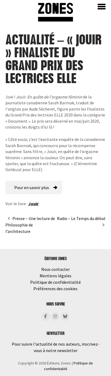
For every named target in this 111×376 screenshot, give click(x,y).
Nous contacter (55, 269)
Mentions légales (55, 275)
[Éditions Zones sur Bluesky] (65, 316)
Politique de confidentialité (55, 282)
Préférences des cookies (55, 288)
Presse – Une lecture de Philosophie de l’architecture (30, 225)
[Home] (55, 11)
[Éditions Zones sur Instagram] (55, 316)
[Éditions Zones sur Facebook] (45, 316)
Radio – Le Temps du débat (81, 218)
